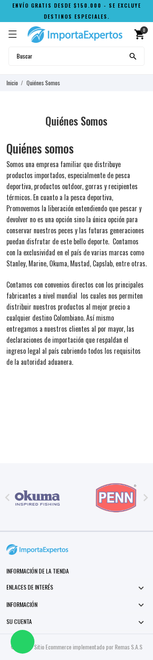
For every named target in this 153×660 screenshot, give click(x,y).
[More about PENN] (116, 498)
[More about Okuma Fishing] (37, 498)
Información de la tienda (37, 570)
